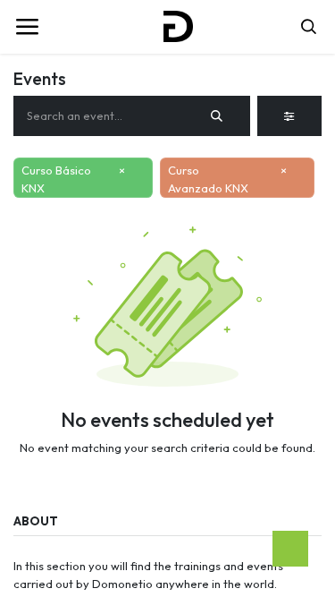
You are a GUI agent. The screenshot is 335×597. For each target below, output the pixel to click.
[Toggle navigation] (26, 26)
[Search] (217, 116)
